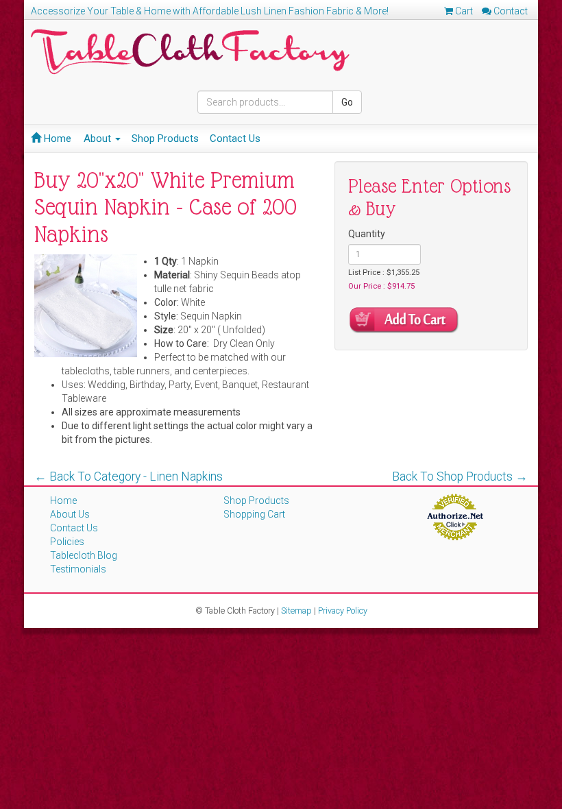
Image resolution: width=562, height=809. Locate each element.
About (99, 138)
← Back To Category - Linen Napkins (128, 476)
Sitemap (296, 610)
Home (56, 138)
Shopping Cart (254, 514)
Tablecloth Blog (83, 555)
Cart (463, 10)
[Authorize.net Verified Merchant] (455, 516)
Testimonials (78, 569)
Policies (67, 541)
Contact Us (235, 138)
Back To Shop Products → (460, 476)
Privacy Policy (342, 610)
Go (347, 102)
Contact (509, 10)
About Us (70, 514)
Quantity (366, 233)
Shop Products (165, 138)
